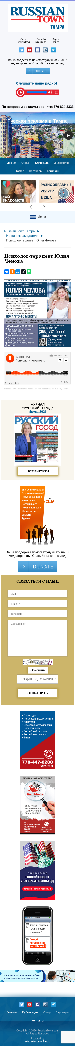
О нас (25, 162)
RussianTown (10, 389)
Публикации (41, 162)
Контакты (53, 170)
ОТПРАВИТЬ (37, 693)
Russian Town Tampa (19, 231)
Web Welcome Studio (37, 1041)
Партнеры (35, 170)
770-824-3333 (64, 106)
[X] (23, 271)
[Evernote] (29, 271)
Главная (11, 162)
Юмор (20, 170)
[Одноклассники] (12, 271)
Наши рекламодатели (22, 235)
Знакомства (61, 162)
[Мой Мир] (17, 271)
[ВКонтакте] (6, 271)
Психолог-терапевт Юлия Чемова (31, 240)
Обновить (37, 670)
